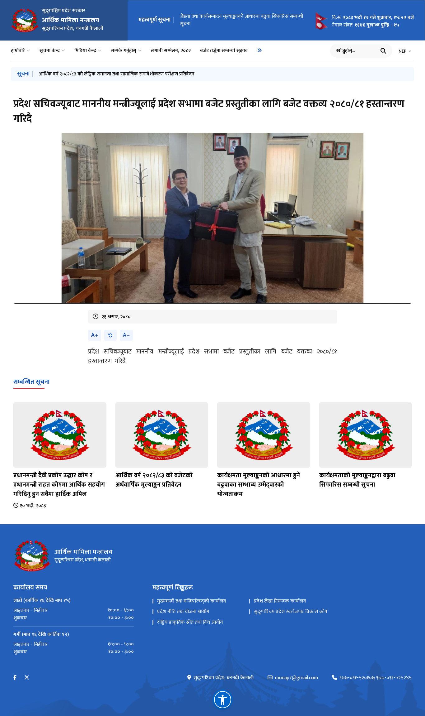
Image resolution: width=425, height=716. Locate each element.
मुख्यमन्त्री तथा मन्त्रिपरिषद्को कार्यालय (191, 601)
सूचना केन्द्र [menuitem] (50, 51)
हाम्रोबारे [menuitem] (18, 51)
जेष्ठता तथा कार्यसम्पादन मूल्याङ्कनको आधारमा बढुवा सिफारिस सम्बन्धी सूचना (106, 74)
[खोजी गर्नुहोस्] (383, 51)
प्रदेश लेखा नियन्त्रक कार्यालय (280, 601)
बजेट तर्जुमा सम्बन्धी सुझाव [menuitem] (224, 51)
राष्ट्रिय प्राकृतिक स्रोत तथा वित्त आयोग (190, 622)
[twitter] (26, 678)
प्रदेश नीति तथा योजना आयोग (183, 612)
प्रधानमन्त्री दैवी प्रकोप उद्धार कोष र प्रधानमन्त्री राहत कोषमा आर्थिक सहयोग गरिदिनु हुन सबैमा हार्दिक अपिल (59, 484)
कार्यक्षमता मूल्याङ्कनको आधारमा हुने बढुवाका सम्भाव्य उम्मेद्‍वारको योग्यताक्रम (258, 484)
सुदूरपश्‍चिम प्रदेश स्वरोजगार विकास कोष (290, 612)
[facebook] (14, 678)
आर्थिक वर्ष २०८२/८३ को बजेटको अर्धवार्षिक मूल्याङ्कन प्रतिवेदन (154, 480)
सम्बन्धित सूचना (31, 382)
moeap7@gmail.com (296, 678)
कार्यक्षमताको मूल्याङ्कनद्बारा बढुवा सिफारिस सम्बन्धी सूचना (231, 20)
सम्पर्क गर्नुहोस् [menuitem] (123, 51)
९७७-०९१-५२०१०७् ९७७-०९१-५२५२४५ (375, 678)
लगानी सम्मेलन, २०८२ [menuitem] (171, 51)
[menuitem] (259, 50)
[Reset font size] (110, 335)
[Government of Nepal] (25, 20)
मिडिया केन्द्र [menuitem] (85, 51)
